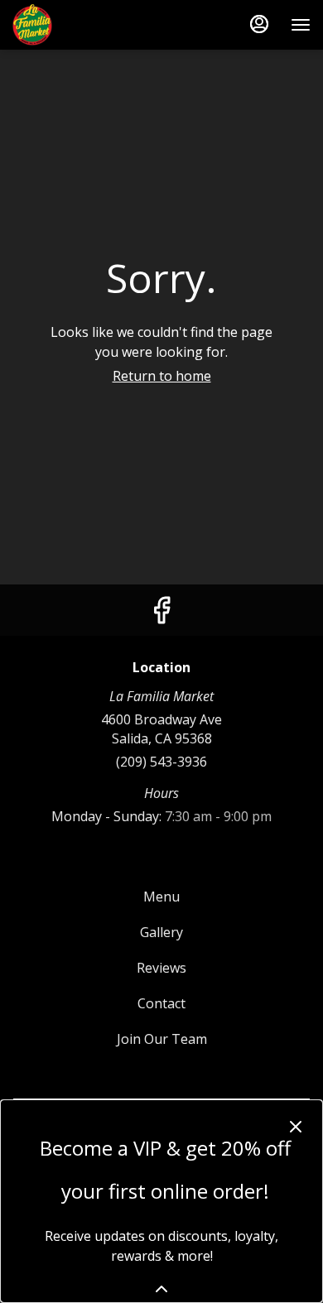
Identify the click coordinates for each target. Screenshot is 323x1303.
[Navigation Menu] (300, 25)
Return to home (162, 376)
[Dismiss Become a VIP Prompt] (296, 1127)
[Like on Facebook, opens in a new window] (161, 614)
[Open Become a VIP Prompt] (161, 1289)
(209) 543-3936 (161, 761)
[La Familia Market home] (87, 25)
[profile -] (259, 24)
